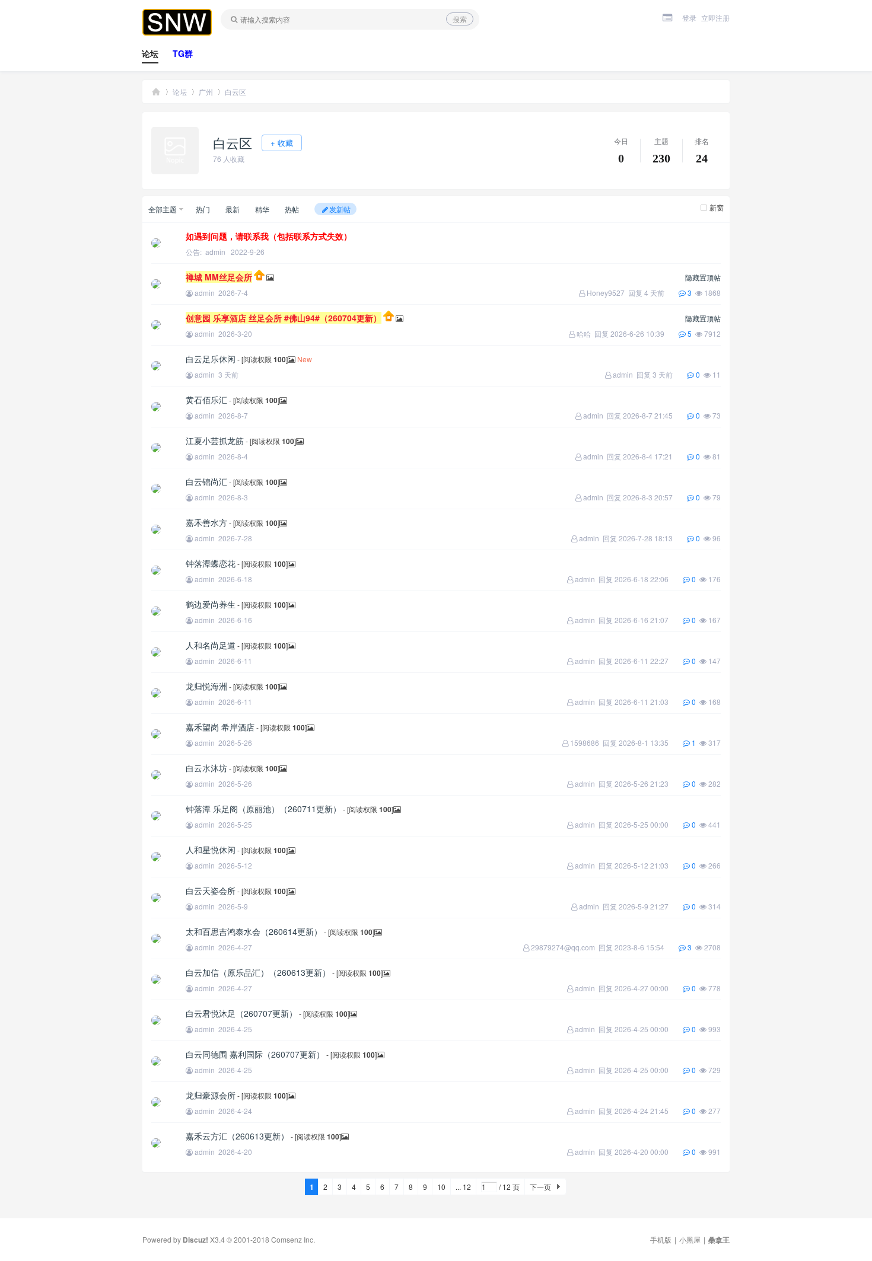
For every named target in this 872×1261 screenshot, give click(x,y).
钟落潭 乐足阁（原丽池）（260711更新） (263, 809)
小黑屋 (690, 1239)
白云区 (235, 92)
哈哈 (584, 333)
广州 (206, 92)
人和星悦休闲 (210, 849)
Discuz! (195, 1239)
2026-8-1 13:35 (651, 743)
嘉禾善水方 (206, 522)
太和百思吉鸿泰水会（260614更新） (254, 931)
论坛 (150, 53)
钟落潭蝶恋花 (210, 563)
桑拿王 (156, 91)
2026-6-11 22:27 (649, 661)
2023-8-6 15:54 (647, 947)
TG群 (183, 53)
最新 (232, 209)
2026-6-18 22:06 (649, 579)
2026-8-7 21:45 (655, 415)
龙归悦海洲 (206, 686)
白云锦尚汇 (206, 481)
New (304, 359)
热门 (203, 209)
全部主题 (162, 209)
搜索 (460, 19)
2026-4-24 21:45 (649, 1111)
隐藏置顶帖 (703, 277)
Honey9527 (606, 293)
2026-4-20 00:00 (649, 1152)
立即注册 (715, 17)
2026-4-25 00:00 (649, 1029)
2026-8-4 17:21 (655, 456)
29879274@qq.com (563, 947)
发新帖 (340, 209)
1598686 (584, 743)
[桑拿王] (177, 32)
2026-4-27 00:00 (649, 988)
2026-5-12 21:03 (649, 865)
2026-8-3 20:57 (655, 497)
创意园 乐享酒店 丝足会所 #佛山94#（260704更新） (283, 318)
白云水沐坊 (206, 768)
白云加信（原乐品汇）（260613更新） (258, 972)
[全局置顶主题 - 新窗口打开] (260, 277)
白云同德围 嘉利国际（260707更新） (255, 1054)
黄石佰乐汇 (206, 400)
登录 (689, 17)
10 (441, 1187)
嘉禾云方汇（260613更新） (237, 1136)
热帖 (292, 209)
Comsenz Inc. (293, 1239)
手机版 (660, 1239)
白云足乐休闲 (210, 359)
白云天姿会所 (210, 890)
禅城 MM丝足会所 (219, 277)
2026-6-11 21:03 (649, 702)
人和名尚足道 (210, 645)
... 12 (463, 1187)
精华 (262, 209)
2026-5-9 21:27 (651, 906)
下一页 (540, 1187)
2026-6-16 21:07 (649, 620)
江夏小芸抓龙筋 (215, 440)
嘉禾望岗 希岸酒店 (220, 727)
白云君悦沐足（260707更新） (241, 1013)
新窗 (716, 207)
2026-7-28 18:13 (653, 538)
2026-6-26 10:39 (644, 333)
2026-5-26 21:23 (649, 783)
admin (215, 252)
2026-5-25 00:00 (649, 824)
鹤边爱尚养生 (210, 604)
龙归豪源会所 (210, 1095)
